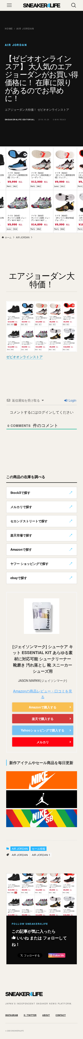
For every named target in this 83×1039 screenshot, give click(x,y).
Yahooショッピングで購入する (42, 730)
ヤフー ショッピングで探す (29, 563)
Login (72, 400)
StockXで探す (20, 492)
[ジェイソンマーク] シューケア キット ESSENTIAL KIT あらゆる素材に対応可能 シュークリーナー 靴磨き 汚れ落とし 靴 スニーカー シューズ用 (42, 659)
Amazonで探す (21, 549)
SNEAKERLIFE (41, 5)
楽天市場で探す (21, 535)
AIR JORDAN (20, 848)
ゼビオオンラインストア (24, 356)
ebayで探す (18, 578)
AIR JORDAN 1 (41, 855)
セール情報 (38, 848)
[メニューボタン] (9, 5)
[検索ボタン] (73, 5)
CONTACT (61, 1015)
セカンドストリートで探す (29, 521)
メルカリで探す (21, 507)
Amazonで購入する (42, 707)
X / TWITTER (30, 1015)
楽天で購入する (43, 718)
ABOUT (46, 1015)
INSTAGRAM (11, 1015)
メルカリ (43, 742)
